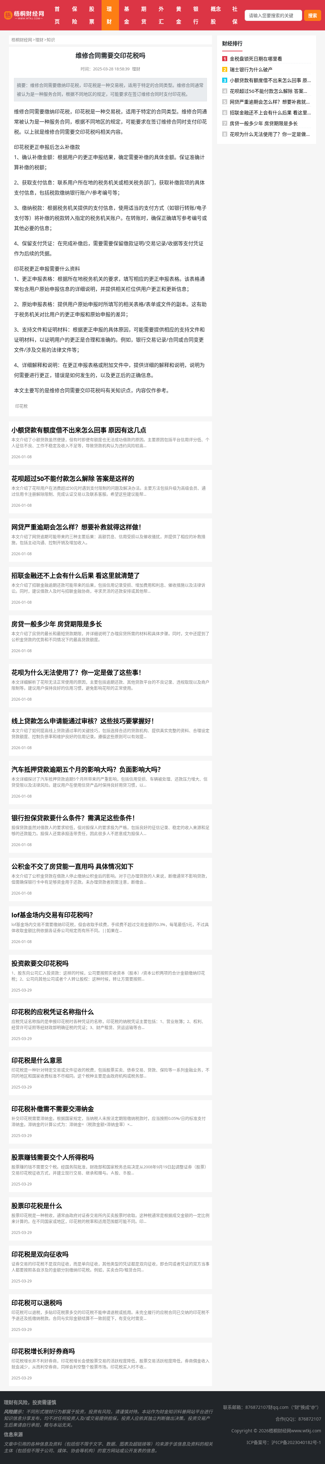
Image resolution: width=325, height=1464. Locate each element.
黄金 (178, 15)
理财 (109, 15)
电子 (201, 207)
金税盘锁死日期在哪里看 (252, 58)
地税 (83, 278)
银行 (195, 15)
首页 (57, 15)
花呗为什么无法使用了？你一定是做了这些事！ (267, 134)
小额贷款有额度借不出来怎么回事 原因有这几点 (267, 80)
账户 (85, 192)
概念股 (216, 15)
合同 (43, 85)
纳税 (32, 207)
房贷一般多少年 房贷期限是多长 (260, 123)
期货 (143, 15)
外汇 (161, 15)
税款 (55, 192)
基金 (126, 15)
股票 (91, 15)
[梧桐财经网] (24, 15)
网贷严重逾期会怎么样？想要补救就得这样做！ (267, 102)
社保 (234, 15)
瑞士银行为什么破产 (248, 69)
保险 (74, 15)
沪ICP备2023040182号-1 (296, 1442)
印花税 (72, 85)
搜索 (312, 15)
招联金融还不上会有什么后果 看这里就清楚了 (267, 112)
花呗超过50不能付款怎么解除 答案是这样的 (267, 91)
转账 (189, 207)
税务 (103, 182)
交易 (114, 85)
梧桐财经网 (21, 39)
